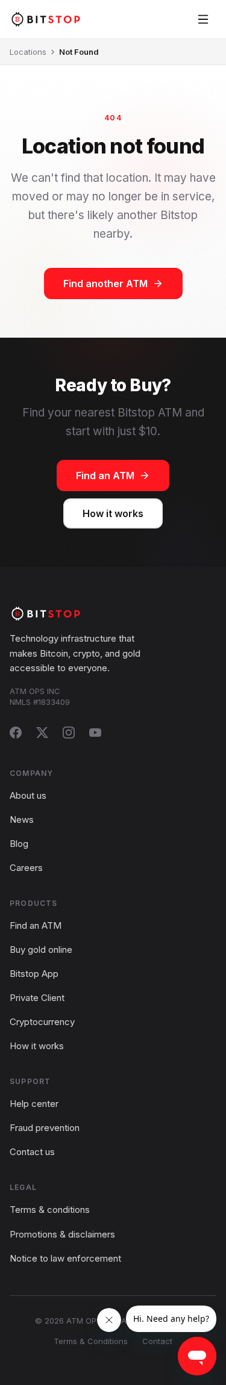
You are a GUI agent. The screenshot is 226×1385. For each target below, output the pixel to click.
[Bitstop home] (46, 19)
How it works (113, 513)
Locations (28, 52)
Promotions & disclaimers (62, 1234)
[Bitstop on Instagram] (68, 732)
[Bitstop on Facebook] (15, 732)
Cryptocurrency (42, 1021)
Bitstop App (34, 973)
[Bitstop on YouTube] (95, 732)
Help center (34, 1103)
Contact (157, 1341)
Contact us (32, 1151)
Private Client (37, 997)
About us (28, 795)
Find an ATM (105, 475)
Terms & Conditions (91, 1341)
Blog (19, 843)
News (22, 819)
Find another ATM (105, 283)
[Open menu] (203, 19)
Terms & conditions (50, 1209)
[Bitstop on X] (42, 732)
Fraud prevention (45, 1127)
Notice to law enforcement (65, 1258)
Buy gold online (41, 949)
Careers (26, 867)
